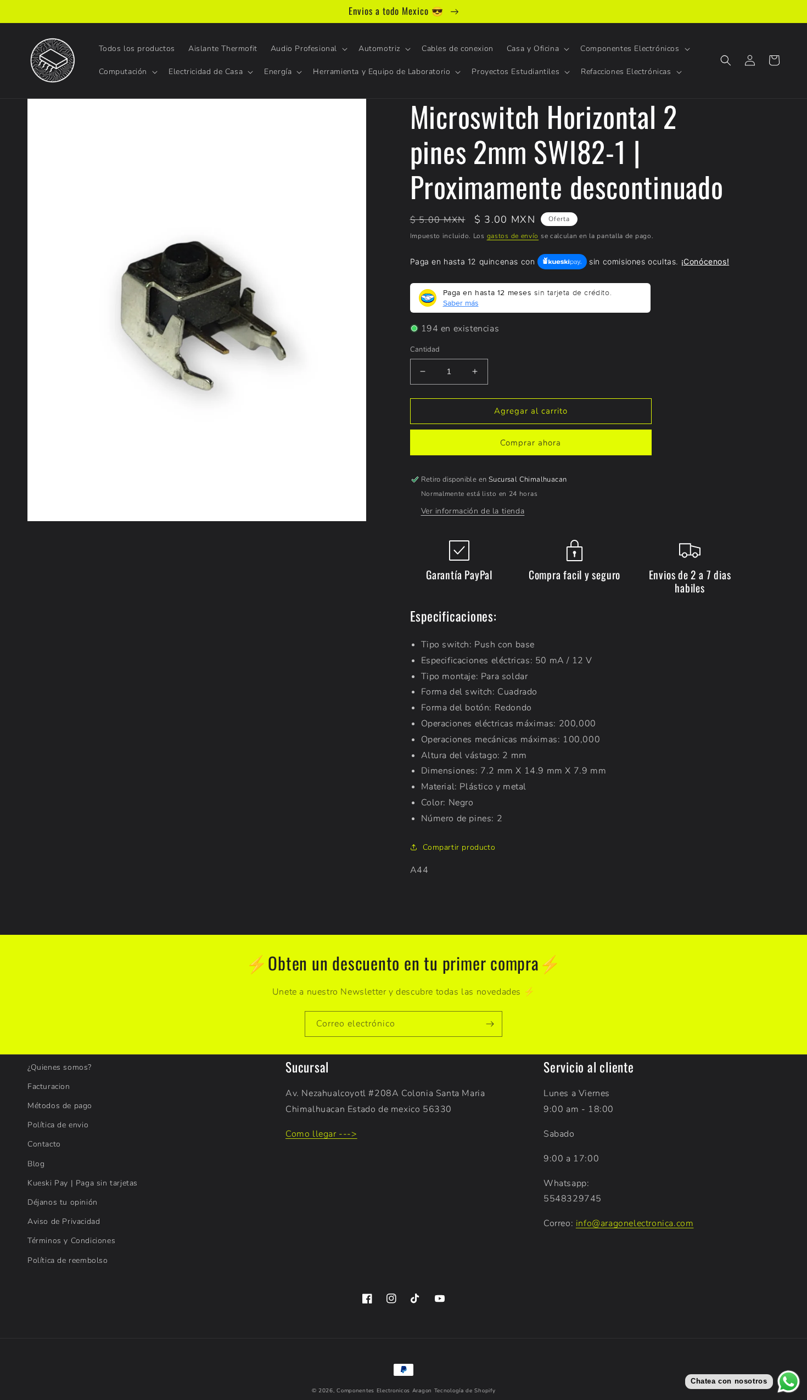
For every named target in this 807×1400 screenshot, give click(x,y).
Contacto (44, 1144)
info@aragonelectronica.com (635, 1223)
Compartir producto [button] (459, 847)
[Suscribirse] (490, 1024)
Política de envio (57, 1125)
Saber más (461, 302)
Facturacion (48, 1086)
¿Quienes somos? (59, 1067)
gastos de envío (513, 236)
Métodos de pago (59, 1105)
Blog (35, 1164)
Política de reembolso (67, 1260)
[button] (308, 48)
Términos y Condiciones (71, 1240)
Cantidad (425, 349)
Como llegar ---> (321, 1134)
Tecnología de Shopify (465, 1391)
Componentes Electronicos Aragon (384, 1391)
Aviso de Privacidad (63, 1221)
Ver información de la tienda (473, 511)
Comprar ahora (530, 442)
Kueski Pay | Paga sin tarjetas (82, 1183)
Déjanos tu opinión (62, 1202)
